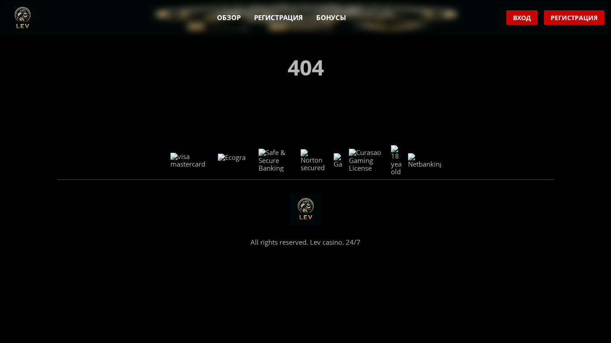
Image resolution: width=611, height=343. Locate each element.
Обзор (229, 17)
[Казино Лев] (22, 18)
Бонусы (331, 17)
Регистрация (278, 17)
